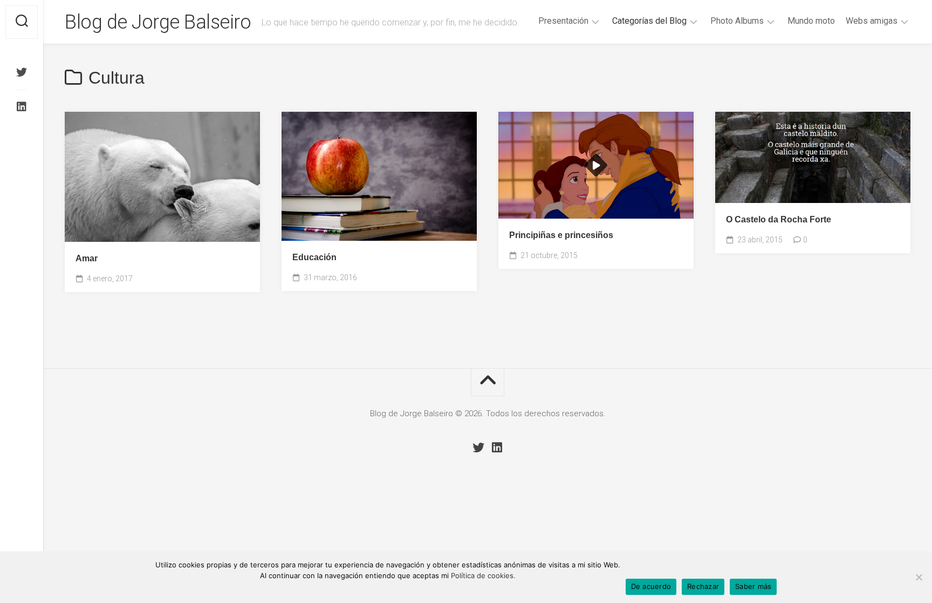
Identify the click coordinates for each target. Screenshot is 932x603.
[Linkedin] (21, 107)
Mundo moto (811, 21)
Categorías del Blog (649, 21)
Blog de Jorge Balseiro (158, 22)
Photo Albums (737, 21)
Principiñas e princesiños (561, 235)
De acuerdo (651, 586)
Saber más (753, 586)
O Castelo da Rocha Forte (778, 219)
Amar (87, 258)
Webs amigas (871, 21)
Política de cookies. (483, 575)
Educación (314, 257)
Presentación (563, 21)
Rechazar (703, 586)
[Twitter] (21, 72)
